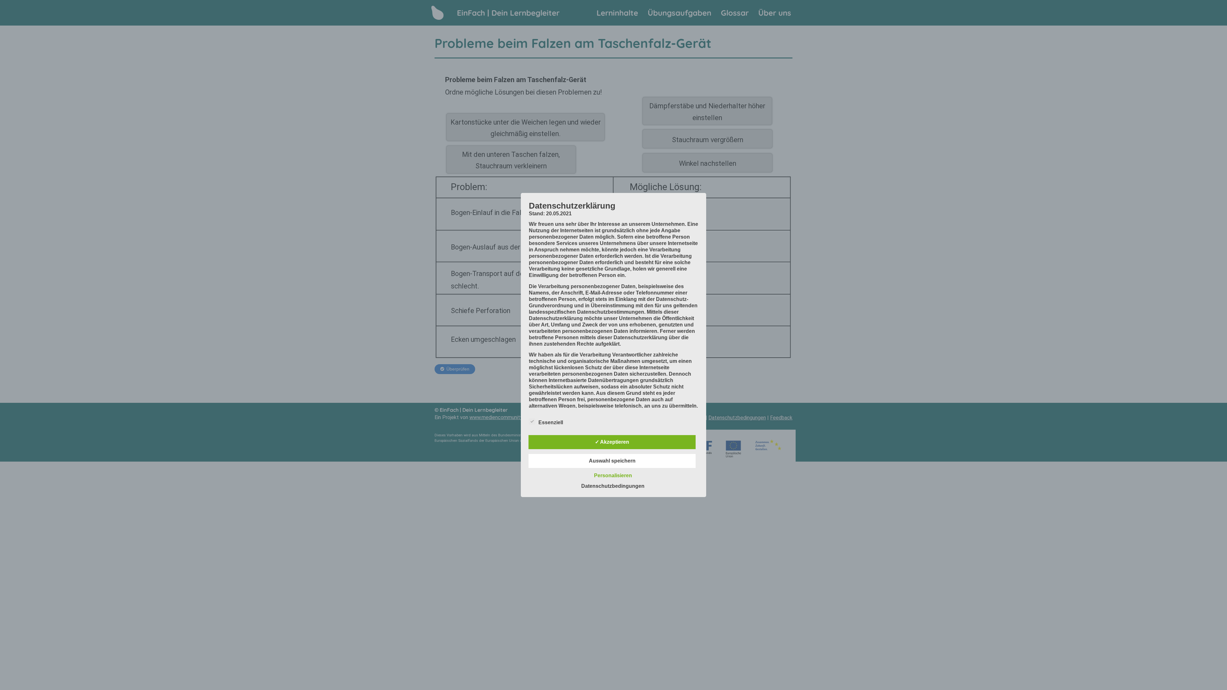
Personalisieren (613, 475)
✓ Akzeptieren (612, 442)
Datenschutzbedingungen (612, 486)
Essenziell (550, 422)
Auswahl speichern (612, 461)
